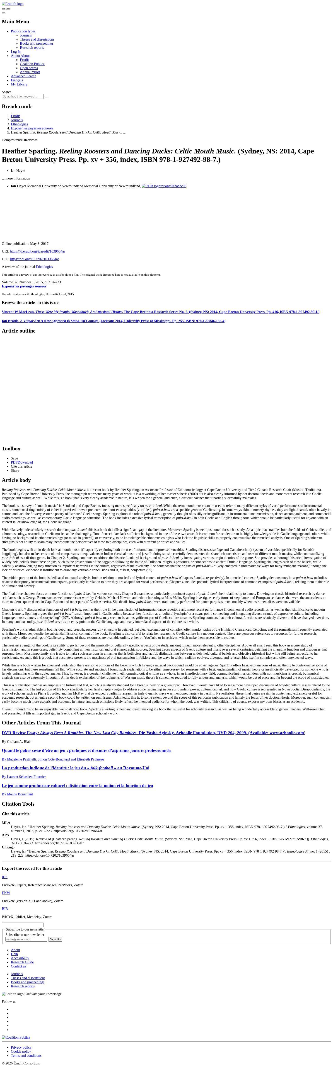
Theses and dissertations (37, 39)
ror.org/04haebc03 (173, 186)
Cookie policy (21, 1051)
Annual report (30, 72)
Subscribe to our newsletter (24, 935)
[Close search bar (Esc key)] (8, 9)
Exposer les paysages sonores (32, 128)
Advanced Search (23, 76)
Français (17, 80)
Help (14, 954)
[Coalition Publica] (16, 1037)
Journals (26, 35)
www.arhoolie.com (287, 732)
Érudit (24, 60)
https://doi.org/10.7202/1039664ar (34, 259)
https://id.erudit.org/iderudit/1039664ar (37, 251)
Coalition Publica (32, 64)
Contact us (18, 966)
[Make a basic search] (3, 9)
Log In (16, 51)
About (25, 56)
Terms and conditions (26, 1055)
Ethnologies (19, 124)
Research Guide (22, 962)
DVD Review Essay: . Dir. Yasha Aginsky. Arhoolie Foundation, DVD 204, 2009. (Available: (136, 732)
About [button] (16, 56)
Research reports (32, 47)
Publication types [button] (23, 31)
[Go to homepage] (13, 4)
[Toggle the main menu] (3, 13)
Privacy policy (21, 1047)
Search (7, 92)
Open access (29, 68)
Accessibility (20, 958)
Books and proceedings (36, 43)
